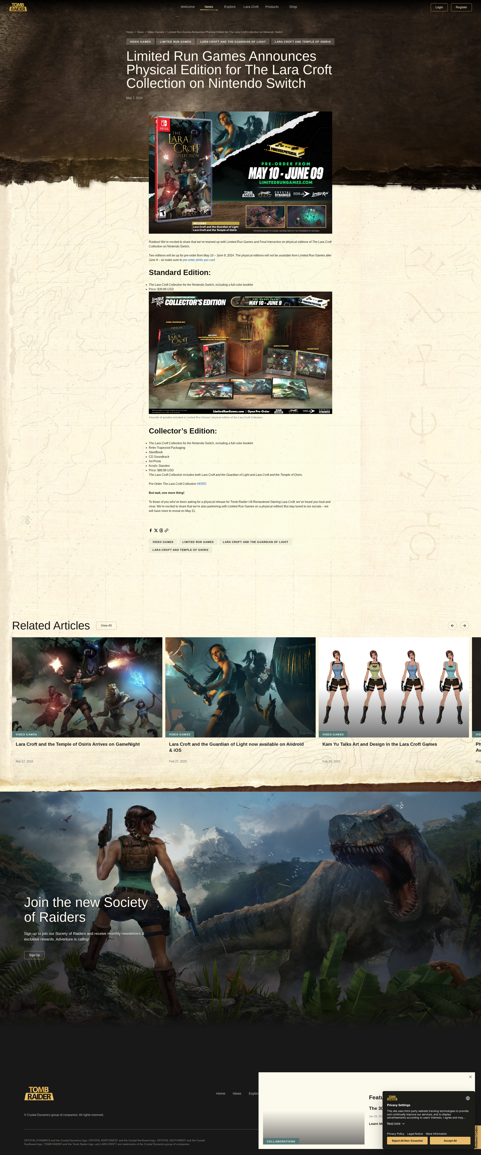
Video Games (155, 31)
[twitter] (156, 530)
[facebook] (151, 530)
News (140, 31)
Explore (254, 1093)
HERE (201, 483)
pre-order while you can (198, 259)
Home (129, 31)
